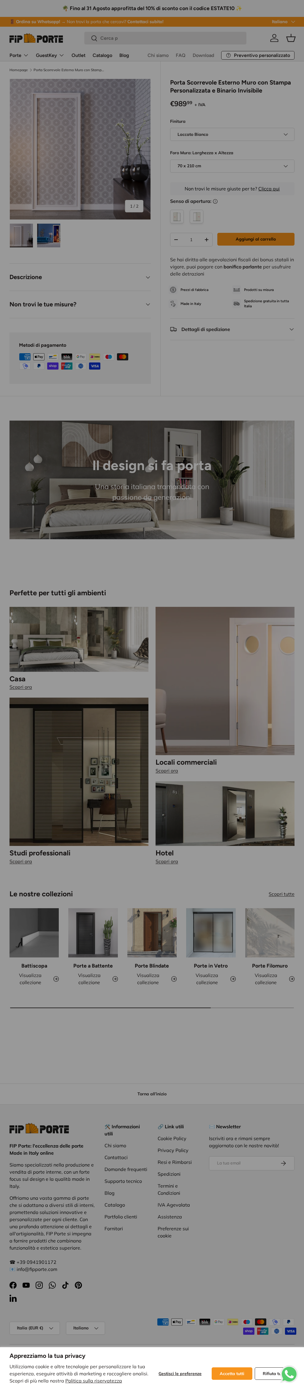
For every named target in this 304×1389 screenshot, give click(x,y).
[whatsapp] (289, 1369)
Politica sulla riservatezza (93, 1381)
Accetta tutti (232, 1373)
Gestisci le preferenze (180, 1373)
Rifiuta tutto (274, 1373)
